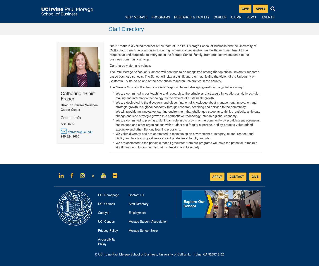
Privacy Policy (110, 231)
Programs (161, 19)
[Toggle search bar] (273, 9)
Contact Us (136, 194)
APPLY (217, 176)
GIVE (255, 176)
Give (245, 8)
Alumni (236, 19)
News (251, 17)
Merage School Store (148, 231)
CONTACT (237, 176)
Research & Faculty (192, 19)
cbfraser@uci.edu (79, 131)
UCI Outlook (110, 204)
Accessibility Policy (107, 241)
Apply (262, 9)
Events (268, 17)
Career (220, 19)
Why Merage (136, 19)
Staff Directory (139, 203)
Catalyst (108, 213)
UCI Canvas (110, 222)
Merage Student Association (148, 221)
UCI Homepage (110, 195)
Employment (137, 212)
